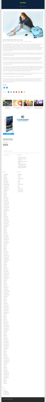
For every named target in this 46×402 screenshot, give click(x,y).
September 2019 (6, 277)
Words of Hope (21, 41)
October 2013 (6, 376)
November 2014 (6, 360)
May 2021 (5, 248)
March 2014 (6, 370)
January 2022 (6, 236)
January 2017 (6, 323)
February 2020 (6, 270)
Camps (19, 177)
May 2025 (5, 194)
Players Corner (20, 188)
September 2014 (6, 361)
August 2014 (6, 363)
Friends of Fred (20, 184)
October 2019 (6, 275)
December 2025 (6, 184)
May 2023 (5, 213)
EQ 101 (19, 180)
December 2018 (6, 290)
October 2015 (6, 345)
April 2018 (5, 302)
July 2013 (5, 378)
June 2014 (5, 365)
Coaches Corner (21, 178)
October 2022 (6, 223)
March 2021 (6, 251)
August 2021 (6, 243)
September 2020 (6, 259)
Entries (6, 391)
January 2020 (6, 271)
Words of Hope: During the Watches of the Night (22, 167)
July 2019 (5, 280)
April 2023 (5, 214)
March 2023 (6, 216)
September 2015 (6, 347)
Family (19, 182)
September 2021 (6, 242)
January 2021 (6, 254)
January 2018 (6, 306)
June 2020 (5, 264)
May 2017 (5, 318)
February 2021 (6, 252)
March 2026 (6, 180)
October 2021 (6, 241)
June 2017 (5, 316)
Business (19, 175)
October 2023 (6, 209)
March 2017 (6, 320)
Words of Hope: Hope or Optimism (22, 159)
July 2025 (5, 191)
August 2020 (6, 261)
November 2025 (6, 185)
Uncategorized (20, 190)
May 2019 (5, 283)
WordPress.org (6, 394)
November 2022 (6, 222)
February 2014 (6, 371)
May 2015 (5, 352)
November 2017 (6, 309)
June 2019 (5, 281)
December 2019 (6, 272)
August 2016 (6, 331)
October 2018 (6, 293)
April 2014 (5, 368)
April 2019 (5, 284)
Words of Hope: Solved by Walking (22, 162)
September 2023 (6, 210)
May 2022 (5, 230)
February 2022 (6, 235)
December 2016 (6, 325)
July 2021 (5, 245)
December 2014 (6, 358)
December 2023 (6, 206)
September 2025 (6, 188)
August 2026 (6, 174)
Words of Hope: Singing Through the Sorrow (22, 164)
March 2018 (6, 303)
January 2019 (6, 288)
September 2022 (6, 225)
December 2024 (6, 201)
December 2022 (6, 220)
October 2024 (6, 204)
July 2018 (5, 297)
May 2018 (5, 300)
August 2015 (6, 348)
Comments (6, 392)
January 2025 (6, 200)
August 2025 (6, 190)
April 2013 (5, 383)
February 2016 (6, 339)
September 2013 (6, 377)
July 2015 (5, 349)
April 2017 (5, 319)
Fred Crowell (14, 41)
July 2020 (5, 262)
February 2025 (6, 198)
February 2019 (6, 287)
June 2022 (5, 229)
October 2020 (6, 258)
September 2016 (6, 329)
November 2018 (6, 291)
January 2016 (6, 341)
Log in (5, 389)
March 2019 (6, 286)
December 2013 (6, 373)
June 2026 (5, 175)
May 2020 (5, 265)
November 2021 (6, 239)
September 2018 (6, 294)
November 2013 (6, 374)
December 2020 (6, 255)
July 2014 (5, 364)
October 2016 (6, 328)
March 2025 (6, 197)
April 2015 (5, 354)
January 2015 (6, 357)
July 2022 (5, 227)
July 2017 (5, 315)
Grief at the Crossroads (22, 157)
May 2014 (5, 367)
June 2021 (5, 246)
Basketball (20, 174)
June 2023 (5, 212)
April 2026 (5, 178)
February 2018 (6, 304)
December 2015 (6, 342)
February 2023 (6, 217)
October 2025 (6, 187)
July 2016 (5, 332)
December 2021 (6, 238)
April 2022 (5, 232)
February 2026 (6, 181)
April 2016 (5, 336)
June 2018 (5, 299)
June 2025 (5, 193)
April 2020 (5, 267)
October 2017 (6, 310)
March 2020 (6, 268)
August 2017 (6, 313)
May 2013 (5, 381)
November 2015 (6, 344)
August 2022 (6, 226)
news (19, 187)
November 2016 (6, 326)
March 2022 (6, 233)
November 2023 (6, 207)
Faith (19, 181)
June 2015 (5, 351)
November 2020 (6, 257)
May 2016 (5, 335)
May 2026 (5, 177)
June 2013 (5, 380)
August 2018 (6, 296)
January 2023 (6, 219)
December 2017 (6, 307)
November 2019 (6, 274)
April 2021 (5, 249)
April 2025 (5, 196)
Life (18, 185)
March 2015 (6, 355)
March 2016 (6, 338)
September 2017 (6, 312)
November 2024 (6, 203)
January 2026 (6, 182)
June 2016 (5, 333)
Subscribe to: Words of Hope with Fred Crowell (8, 139)
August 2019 (6, 278)
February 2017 (6, 322)
